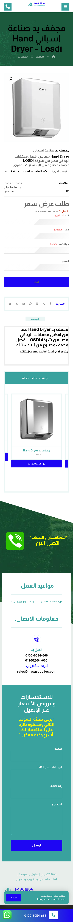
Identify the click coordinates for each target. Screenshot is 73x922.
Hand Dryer (59, 156)
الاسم (62, 215)
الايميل (61, 230)
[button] (10, 79)
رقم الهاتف (56, 785)
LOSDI (28, 161)
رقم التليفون (59, 244)
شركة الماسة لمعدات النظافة (29, 171)
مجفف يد (62, 150)
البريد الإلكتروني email (49, 767)
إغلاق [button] (14, 897)
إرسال (36, 845)
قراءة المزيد (34, 463)
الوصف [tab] (35, 318)
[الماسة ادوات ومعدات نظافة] (36, 4)
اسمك (58, 748)
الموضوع (65, 261)
